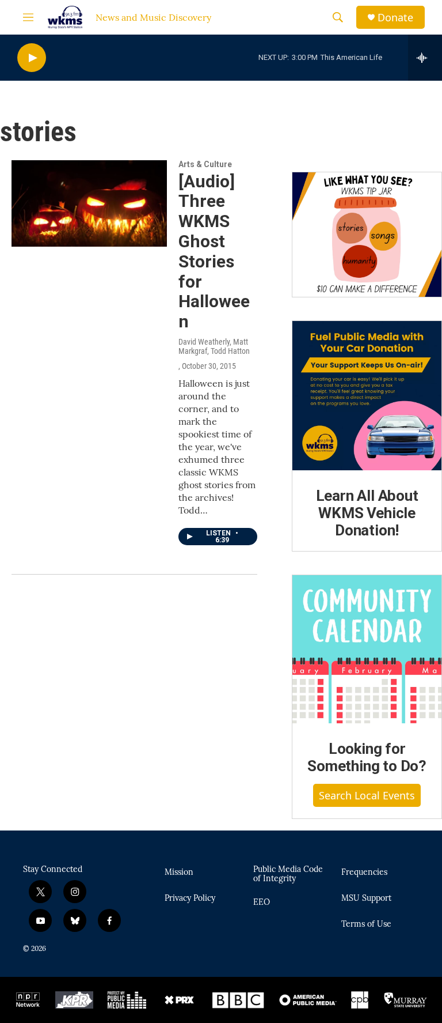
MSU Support (366, 898)
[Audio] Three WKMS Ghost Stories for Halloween (214, 251)
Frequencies (364, 872)
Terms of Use (366, 924)
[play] (31, 58)
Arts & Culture (205, 164)
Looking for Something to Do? (366, 757)
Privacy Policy (190, 898)
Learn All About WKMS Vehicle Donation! (367, 513)
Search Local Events (367, 795)
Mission (179, 872)
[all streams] (425, 58)
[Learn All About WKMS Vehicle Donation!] (366, 395)
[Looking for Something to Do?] (366, 649)
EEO (261, 902)
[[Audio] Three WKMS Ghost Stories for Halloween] (89, 203)
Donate (395, 18)
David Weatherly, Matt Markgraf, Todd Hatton (214, 346)
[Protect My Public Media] (127, 1000)
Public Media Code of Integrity (288, 874)
